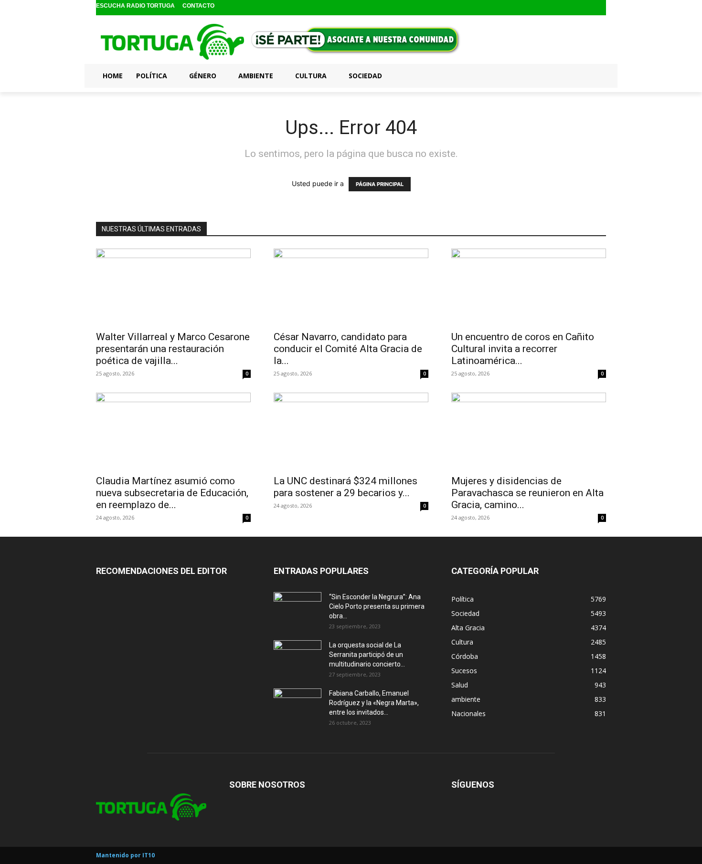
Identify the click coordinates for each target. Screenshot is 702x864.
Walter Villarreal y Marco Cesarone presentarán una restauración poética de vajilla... (173, 348)
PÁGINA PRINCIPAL (380, 184)
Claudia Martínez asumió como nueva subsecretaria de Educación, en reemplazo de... (172, 492)
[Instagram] (584, 7)
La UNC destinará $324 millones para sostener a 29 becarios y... (345, 487)
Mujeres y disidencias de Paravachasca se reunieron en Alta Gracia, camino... (527, 492)
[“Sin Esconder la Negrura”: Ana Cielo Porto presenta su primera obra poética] (297, 608)
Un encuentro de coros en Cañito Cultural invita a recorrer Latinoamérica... (522, 348)
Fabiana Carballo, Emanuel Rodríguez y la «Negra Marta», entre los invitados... (374, 702)
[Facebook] (569, 7)
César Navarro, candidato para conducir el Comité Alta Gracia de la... (348, 348)
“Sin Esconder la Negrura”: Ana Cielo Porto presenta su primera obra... (377, 606)
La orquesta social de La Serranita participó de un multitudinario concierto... (367, 654)
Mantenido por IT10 (125, 855)
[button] (594, 75)
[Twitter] (599, 7)
